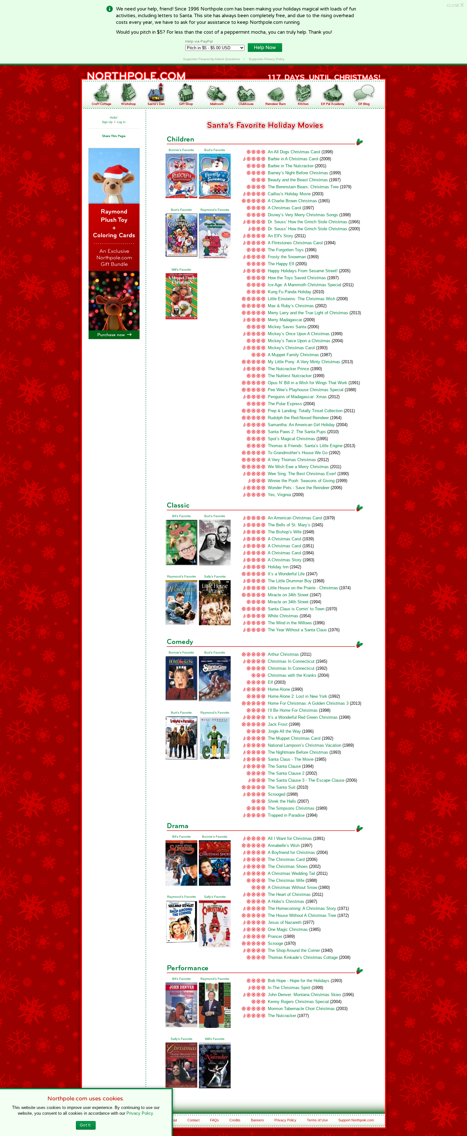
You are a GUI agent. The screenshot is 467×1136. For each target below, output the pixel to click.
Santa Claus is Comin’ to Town (296, 608)
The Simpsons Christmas (291, 808)
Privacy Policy (285, 1120)
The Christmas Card (286, 859)
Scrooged (276, 794)
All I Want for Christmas (290, 838)
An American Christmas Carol (295, 518)
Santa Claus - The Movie (291, 759)
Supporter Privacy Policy (266, 59)
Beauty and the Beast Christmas (298, 179)
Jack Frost (278, 724)
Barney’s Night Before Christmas (298, 172)
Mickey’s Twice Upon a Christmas (299, 340)
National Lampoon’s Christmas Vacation (304, 745)
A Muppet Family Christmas (293, 354)
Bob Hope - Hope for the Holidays (298, 980)
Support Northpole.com (356, 1120)
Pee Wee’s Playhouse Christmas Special (305, 389)
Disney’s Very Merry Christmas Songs (303, 214)
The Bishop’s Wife (284, 532)
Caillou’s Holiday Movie (289, 193)
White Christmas (283, 615)
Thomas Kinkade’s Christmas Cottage (303, 957)
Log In (121, 122)
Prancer (275, 936)
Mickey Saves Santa (287, 326)
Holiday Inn (278, 567)
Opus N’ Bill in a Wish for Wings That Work (307, 382)
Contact (193, 1120)
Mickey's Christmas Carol (291, 347)
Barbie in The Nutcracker (291, 165)
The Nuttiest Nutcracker (290, 375)
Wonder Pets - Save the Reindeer (298, 487)
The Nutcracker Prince (288, 368)
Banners (257, 1120)
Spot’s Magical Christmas (291, 438)
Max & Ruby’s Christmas (291, 305)
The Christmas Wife (286, 880)
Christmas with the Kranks (292, 675)
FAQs (214, 1120)
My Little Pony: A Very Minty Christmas (304, 361)
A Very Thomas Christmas (292, 459)
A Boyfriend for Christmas (291, 852)
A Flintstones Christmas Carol (295, 242)
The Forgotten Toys (286, 249)
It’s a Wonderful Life (286, 573)
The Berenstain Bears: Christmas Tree (303, 186)
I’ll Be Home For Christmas (293, 710)
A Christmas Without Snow (292, 887)
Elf (270, 682)
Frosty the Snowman (287, 256)
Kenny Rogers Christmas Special (298, 1001)
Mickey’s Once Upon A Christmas (299, 333)
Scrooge (275, 943)
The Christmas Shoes (288, 866)
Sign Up (107, 122)
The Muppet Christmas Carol (294, 738)
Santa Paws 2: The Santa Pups (297, 431)
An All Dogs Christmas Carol (294, 151)
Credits (234, 1120)
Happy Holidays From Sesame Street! (303, 270)
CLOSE (455, 5)
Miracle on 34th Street (288, 594)
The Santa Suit (281, 787)
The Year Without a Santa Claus (297, 629)
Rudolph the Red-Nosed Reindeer (298, 417)
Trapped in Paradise (286, 815)
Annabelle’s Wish (284, 845)
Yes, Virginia (279, 494)
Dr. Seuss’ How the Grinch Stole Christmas (307, 221)
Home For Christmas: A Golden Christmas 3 (308, 703)
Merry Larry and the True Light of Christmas (308, 312)
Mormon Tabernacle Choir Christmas (301, 1008)
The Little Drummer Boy (290, 580)
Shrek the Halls (282, 801)
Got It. (85, 1125)
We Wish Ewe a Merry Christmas (298, 466)
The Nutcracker (282, 1015)
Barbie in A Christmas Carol (293, 158)
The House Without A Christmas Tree (302, 915)
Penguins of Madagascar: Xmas (297, 396)
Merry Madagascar (285, 319)
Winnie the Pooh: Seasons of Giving (301, 480)
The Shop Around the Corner (294, 950)
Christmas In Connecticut (291, 661)
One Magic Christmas (288, 929)
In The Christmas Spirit (289, 987)
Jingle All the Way (284, 731)
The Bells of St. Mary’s (289, 525)
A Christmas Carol (284, 207)
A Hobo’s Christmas (286, 901)
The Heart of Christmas (289, 894)
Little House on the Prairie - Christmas (303, 587)
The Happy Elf (281, 263)
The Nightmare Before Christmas (298, 752)
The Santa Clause (284, 766)
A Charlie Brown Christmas (292, 200)
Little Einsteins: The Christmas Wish (301, 298)
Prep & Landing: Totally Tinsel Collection (305, 410)
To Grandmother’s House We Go (298, 452)
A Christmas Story (284, 560)
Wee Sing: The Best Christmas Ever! (302, 473)
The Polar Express (285, 403)
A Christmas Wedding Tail (291, 873)
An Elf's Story (280, 235)
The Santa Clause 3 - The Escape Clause (306, 780)
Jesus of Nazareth (284, 922)
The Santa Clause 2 (286, 773)
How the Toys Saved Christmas (297, 277)
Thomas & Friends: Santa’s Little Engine (305, 445)
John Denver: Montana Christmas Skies (304, 994)
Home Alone (279, 689)
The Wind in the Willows (290, 622)
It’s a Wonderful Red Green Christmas (303, 717)
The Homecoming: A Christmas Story (302, 908)
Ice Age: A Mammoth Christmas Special (304, 284)
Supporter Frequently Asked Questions (211, 59)
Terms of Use (317, 1120)
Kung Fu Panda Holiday (289, 291)
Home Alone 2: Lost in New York (297, 696)
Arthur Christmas (283, 654)
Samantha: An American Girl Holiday (301, 424)
